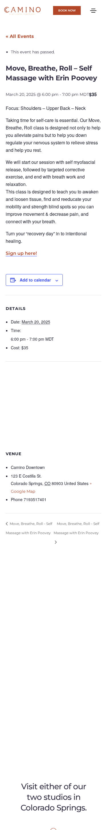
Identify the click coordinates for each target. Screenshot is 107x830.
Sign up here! (21, 253)
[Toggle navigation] (93, 11)
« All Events (20, 36)
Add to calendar (35, 280)
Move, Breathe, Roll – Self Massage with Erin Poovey (29, 528)
